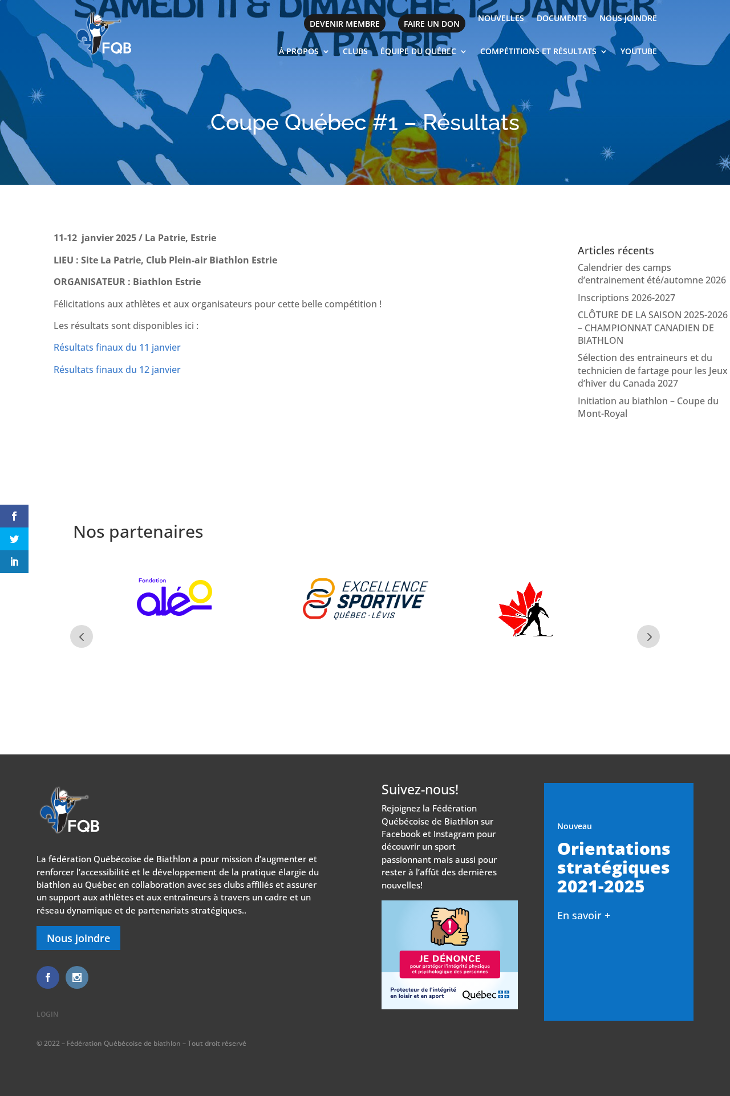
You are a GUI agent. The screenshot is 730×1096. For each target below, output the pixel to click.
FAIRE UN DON (432, 23)
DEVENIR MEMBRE (345, 23)
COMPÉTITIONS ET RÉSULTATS (538, 51)
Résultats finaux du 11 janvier (117, 347)
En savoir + (583, 915)
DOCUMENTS (562, 18)
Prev (81, 636)
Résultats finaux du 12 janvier (117, 369)
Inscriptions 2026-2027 (626, 297)
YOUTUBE (638, 51)
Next (648, 636)
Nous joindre (78, 938)
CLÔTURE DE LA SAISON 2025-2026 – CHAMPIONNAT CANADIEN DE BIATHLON (653, 327)
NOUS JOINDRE (628, 18)
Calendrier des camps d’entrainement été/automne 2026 (652, 273)
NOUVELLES (501, 18)
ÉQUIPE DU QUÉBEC (418, 51)
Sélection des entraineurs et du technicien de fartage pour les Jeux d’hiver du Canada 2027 (653, 370)
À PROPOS (299, 51)
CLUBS (355, 51)
